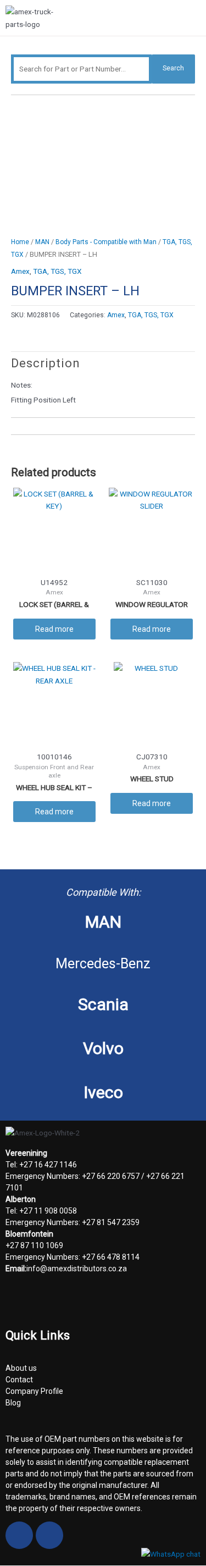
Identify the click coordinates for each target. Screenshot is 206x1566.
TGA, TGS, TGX (57, 271)
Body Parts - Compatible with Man (106, 242)
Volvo (103, 1048)
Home (20, 242)
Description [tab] (45, 363)
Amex (20, 271)
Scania (103, 1004)
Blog (13, 1402)
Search (173, 68)
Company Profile (34, 1391)
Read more (54, 629)
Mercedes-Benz (103, 964)
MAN (42, 242)
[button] (196, 19)
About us (21, 1368)
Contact (19, 1379)
